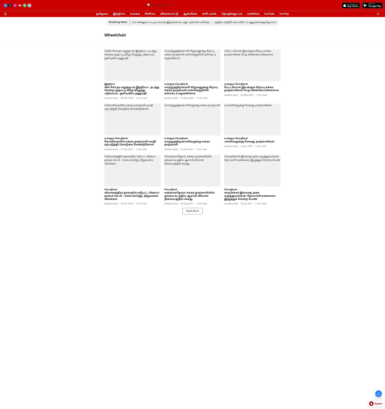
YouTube (269, 13)
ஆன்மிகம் (190, 13)
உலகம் (135, 13)
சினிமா (150, 13)
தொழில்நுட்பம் (231, 13)
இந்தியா (119, 13)
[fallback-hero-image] (132, 65)
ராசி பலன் (209, 13)
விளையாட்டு (169, 13)
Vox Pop (284, 13)
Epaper (378, 403)
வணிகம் (253, 13)
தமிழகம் (102, 13)
